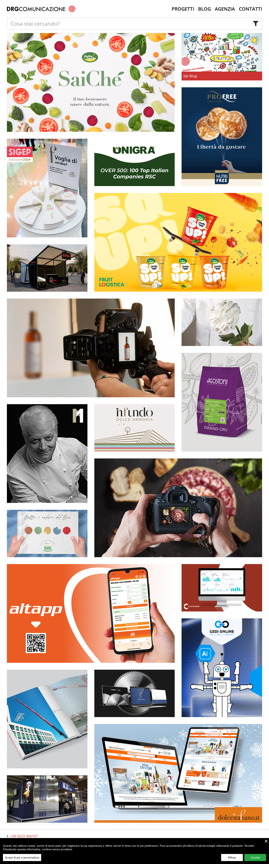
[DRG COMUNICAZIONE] (41, 9)
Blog (204, 9)
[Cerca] (255, 23)
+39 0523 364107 (24, 836)
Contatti (250, 9)
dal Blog (190, 76)
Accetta (255, 857)
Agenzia (225, 9)
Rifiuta (232, 857)
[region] (134, 851)
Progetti (183, 9)
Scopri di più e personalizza (22, 857)
